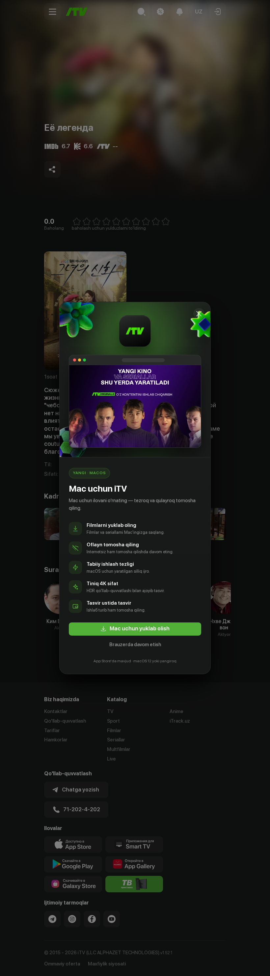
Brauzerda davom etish (135, 644)
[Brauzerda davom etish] (198, 313)
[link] (135, 629)
